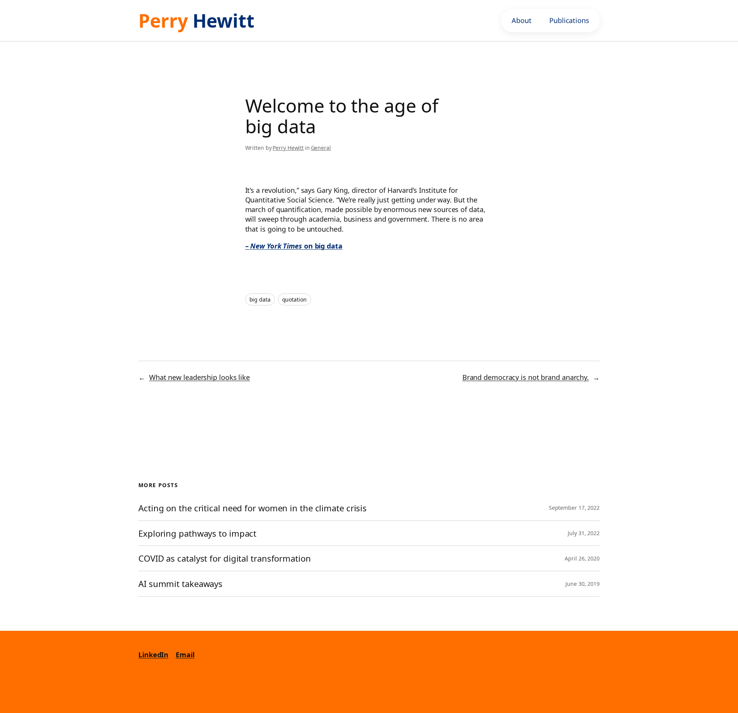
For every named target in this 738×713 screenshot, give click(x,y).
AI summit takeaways (180, 584)
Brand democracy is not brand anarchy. (525, 377)
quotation (294, 299)
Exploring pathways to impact (197, 533)
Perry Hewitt (288, 147)
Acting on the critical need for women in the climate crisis (252, 508)
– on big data (293, 245)
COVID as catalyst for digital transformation (225, 558)
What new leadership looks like (199, 377)
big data (260, 299)
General (321, 147)
